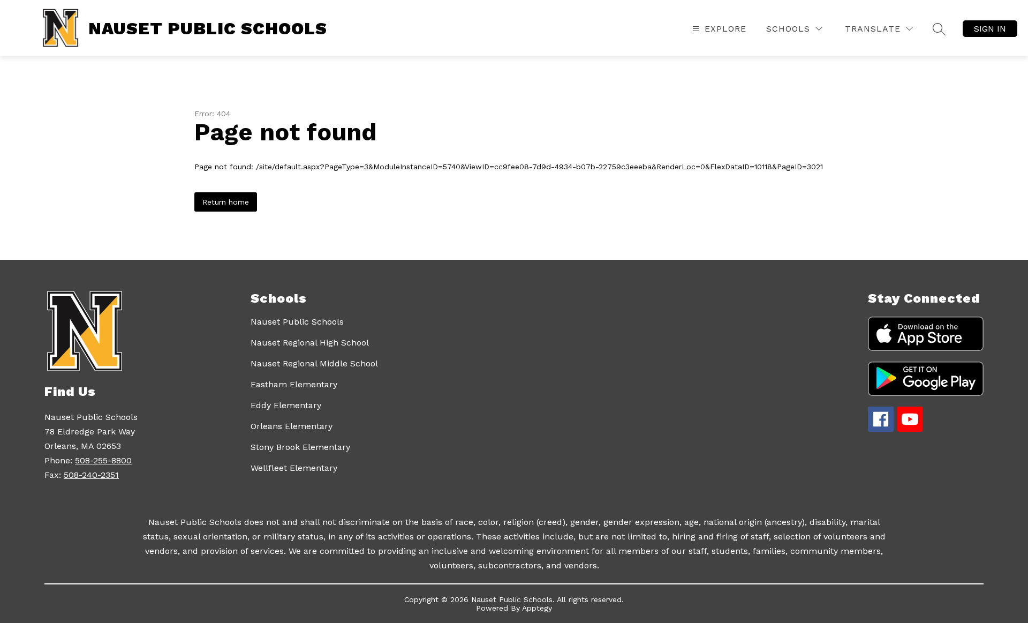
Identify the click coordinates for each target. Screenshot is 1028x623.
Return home (225, 202)
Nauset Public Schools (297, 322)
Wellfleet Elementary (294, 468)
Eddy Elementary (286, 405)
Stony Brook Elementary (300, 447)
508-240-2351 (91, 475)
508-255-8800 (103, 460)
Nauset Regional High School (310, 342)
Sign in (990, 29)
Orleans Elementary (291, 426)
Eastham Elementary (294, 384)
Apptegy (537, 608)
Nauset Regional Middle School (314, 363)
